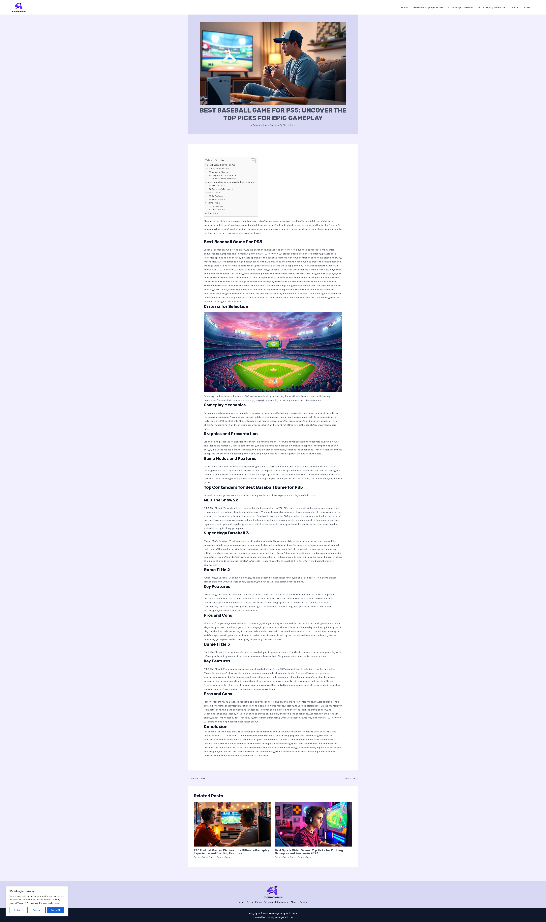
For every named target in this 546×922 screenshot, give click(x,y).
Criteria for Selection (218, 168)
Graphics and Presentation (224, 175)
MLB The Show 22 (219, 185)
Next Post (351, 778)
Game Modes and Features (224, 178)
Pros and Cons (218, 199)
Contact (527, 7)
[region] (37, 901)
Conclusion (213, 213)
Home (404, 7)
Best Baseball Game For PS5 (221, 165)
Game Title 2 (213, 192)
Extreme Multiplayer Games (427, 7)
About (514, 7)
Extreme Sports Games (460, 7)
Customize (18, 910)
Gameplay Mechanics (221, 172)
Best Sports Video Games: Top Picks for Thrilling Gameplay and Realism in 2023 (309, 852)
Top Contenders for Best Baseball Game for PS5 (231, 182)
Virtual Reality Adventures (492, 7)
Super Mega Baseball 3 (222, 189)
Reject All (37, 910)
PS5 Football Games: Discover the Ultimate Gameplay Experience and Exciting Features (231, 852)
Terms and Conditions (276, 901)
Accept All (55, 910)
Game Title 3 (213, 203)
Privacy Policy (254, 901)
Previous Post (197, 778)
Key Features (217, 196)
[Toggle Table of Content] (252, 160)
